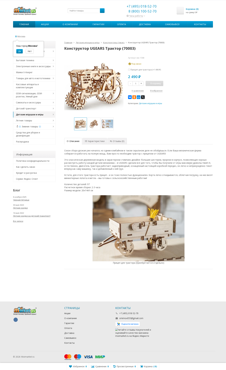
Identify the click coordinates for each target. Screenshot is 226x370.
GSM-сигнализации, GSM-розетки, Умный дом (29, 95)
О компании (70, 24)
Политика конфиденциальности (32, 160)
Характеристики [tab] (96, 141)
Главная (24, 24)
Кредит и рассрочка (26, 172)
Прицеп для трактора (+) (145, 69)
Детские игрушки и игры (150, 103)
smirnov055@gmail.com (131, 318)
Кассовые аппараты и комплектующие (27, 86)
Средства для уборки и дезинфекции (28, 134)
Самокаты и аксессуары (28, 102)
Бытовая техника (25, 60)
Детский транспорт (26, 108)
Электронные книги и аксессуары (33, 66)
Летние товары (24, 120)
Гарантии (98, 24)
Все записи (18, 221)
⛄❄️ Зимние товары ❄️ (28, 126)
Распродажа (22, 141)
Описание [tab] (74, 141)
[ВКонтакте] (130, 97)
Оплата (121, 24)
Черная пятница (21, 199)
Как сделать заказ (25, 166)
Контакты (200, 24)
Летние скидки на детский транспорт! (31, 215)
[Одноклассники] (134, 97)
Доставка (145, 24)
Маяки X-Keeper (24, 72)
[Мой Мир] (138, 97)
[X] (143, 97)
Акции (45, 24)
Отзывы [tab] (118, 141)
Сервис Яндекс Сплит (27, 178)
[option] (80, 123)
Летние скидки (20, 207)
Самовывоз (172, 24)
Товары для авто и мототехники (33, 78)
